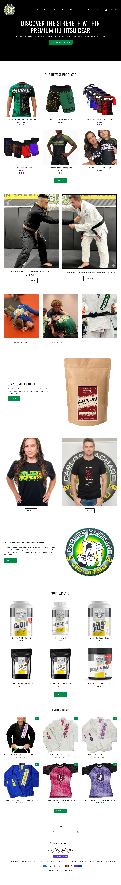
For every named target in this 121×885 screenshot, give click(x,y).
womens (31, 511)
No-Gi (46, 10)
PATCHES (10, 560)
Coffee (99, 10)
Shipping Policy (111, 861)
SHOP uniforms (21, 342)
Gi (38, 10)
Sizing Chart (15, 861)
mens (89, 511)
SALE (71, 10)
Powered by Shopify (66, 870)
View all (60, 180)
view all (14, 399)
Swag (64, 10)
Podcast (91, 10)
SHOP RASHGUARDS (60, 342)
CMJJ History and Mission (29, 861)
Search (7, 861)
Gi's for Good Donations (48, 861)
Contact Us (61, 861)
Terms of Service (83, 861)
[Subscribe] (77, 832)
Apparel (57, 10)
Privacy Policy (71, 861)
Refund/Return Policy (97, 861)
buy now (31, 280)
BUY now (90, 278)
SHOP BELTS (99, 342)
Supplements (80, 10)
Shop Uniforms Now (60, 42)
